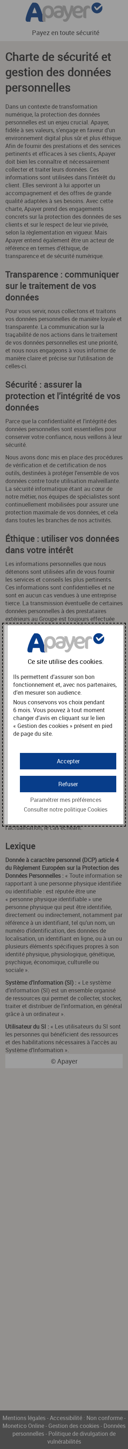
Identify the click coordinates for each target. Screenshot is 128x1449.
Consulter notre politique (65, 809)
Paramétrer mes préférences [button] (65, 800)
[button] (68, 761)
